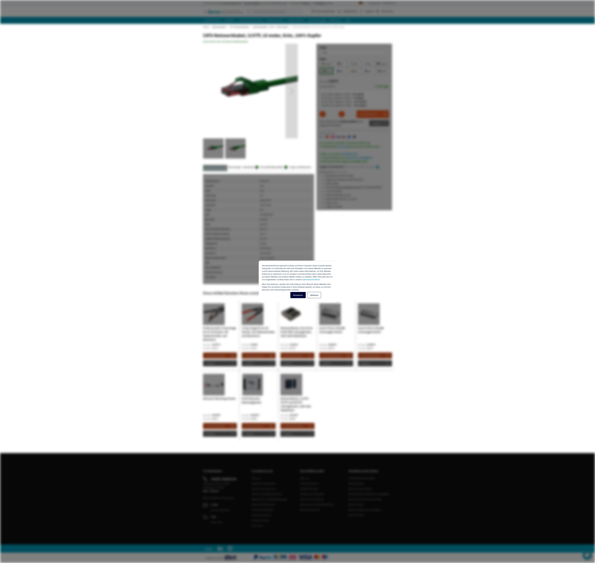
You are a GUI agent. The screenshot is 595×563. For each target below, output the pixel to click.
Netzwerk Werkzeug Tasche (219, 398)
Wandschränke (356, 483)
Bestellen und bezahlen (263, 483)
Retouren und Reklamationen (266, 493)
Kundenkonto (350, 11)
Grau (368, 63)
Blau (340, 71)
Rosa (368, 71)
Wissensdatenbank (325, 11)
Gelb (354, 71)
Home (206, 27)
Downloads (250, 167)
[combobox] (274, 12)
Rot (340, 63)
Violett (382, 71)
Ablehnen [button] (314, 295)
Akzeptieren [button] (298, 295)
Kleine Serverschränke (360, 488)
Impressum (257, 525)
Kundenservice (375, 3)
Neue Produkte (356, 515)
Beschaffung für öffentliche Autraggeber (369, 493)
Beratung (342, 146)
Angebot (376, 123)
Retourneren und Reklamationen (317, 504)
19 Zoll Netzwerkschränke (361, 478)
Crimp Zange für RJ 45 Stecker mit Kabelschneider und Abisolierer (258, 332)
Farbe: (323, 58)
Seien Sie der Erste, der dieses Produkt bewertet (225, 41)
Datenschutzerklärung (263, 504)
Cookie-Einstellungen (262, 509)
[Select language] (362, 3)
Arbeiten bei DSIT (260, 520)
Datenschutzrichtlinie (311, 279)
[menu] (298, 20)
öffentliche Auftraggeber (359, 157)
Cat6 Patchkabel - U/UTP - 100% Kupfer (270, 27)
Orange (326, 63)
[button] (291, 91)
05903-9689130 (223, 478)
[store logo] (223, 12)
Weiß (354, 63)
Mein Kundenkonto (310, 509)
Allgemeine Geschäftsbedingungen (269, 499)
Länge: (323, 47)
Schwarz (382, 63)
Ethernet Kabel (356, 504)
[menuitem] (213, 20)
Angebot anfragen (309, 488)
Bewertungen (235, 167)
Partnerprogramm (309, 483)
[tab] (215, 168)
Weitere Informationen (215, 167)
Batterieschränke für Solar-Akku (365, 499)
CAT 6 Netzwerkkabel (239, 27)
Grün (326, 71)
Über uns (256, 478)
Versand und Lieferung (263, 488)
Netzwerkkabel (219, 27)
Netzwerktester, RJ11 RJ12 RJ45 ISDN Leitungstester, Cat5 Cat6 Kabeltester (296, 332)
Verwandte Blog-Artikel (273, 167)
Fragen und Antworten (300, 167)
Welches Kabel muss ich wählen (364, 509)
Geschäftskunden (389, 3)
